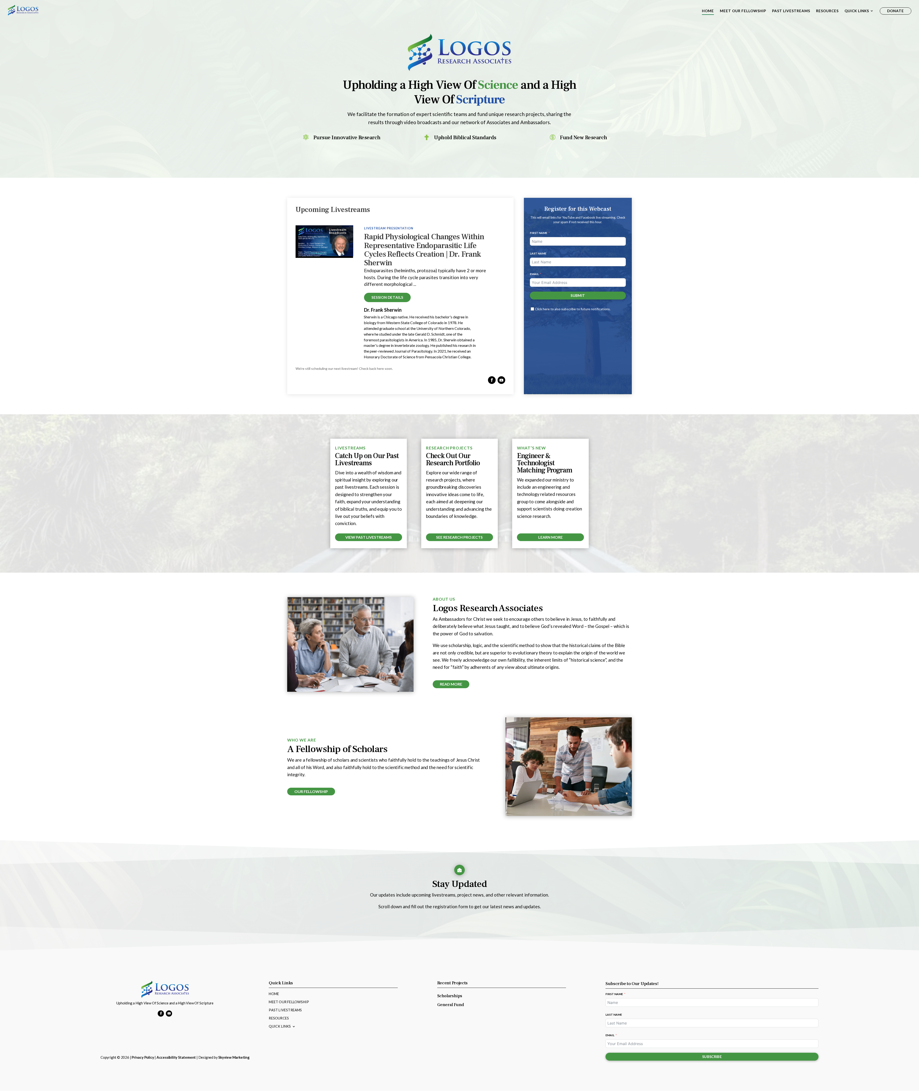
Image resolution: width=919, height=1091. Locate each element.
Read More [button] (451, 684)
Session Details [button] (387, 297)
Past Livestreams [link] (791, 11)
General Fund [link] (450, 1005)
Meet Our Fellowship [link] (743, 11)
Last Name (538, 253)
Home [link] (708, 11)
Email (534, 274)
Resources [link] (827, 11)
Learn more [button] (550, 537)
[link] (23, 10)
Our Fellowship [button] (311, 791)
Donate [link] (895, 11)
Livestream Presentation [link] (388, 228)
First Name (538, 233)
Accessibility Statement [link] (176, 1057)
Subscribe (712, 1056)
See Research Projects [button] (459, 537)
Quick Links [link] (857, 11)
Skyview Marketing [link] (234, 1057)
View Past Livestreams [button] (368, 537)
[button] (492, 380)
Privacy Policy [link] (143, 1057)
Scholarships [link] (449, 996)
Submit (578, 295)
